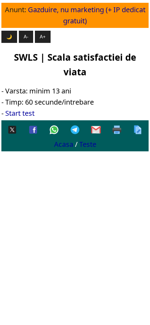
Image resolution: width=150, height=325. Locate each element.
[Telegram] (75, 130)
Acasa (63, 144)
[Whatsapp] (54, 130)
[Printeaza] (117, 130)
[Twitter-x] (12, 130)
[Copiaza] (137, 130)
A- (26, 36)
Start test (20, 113)
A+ (43, 36)
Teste (87, 144)
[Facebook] (33, 130)
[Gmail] (96, 130)
